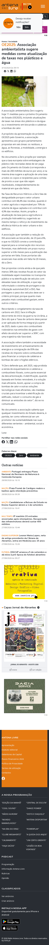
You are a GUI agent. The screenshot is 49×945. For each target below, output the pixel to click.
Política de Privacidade (12, 763)
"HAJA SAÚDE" (8, 845)
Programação (8, 864)
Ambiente (34, 455)
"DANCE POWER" (34, 808)
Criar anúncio (8, 901)
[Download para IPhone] (24, 928)
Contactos (6, 772)
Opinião (5, 878)
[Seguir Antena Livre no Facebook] (3, 779)
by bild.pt (6, 940)
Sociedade (12, 41)
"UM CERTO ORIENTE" (36, 840)
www (14, 669)
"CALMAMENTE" (9, 840)
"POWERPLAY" (32, 829)
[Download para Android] (23, 921)
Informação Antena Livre (13, 869)
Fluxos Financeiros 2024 (13, 759)
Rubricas (6, 873)
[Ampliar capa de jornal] (24, 636)
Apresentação (8, 745)
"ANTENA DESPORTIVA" (36, 819)
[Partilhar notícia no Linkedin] (11, 71)
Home (4, 41)
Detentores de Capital (12, 754)
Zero (21, 455)
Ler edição (37, 669)
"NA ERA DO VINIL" (10, 829)
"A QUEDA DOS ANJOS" (36, 834)
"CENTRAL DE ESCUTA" (36, 802)
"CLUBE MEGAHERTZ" (11, 834)
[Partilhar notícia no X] (8, 71)
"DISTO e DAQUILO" (35, 814)
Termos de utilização (11, 768)
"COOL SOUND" (9, 808)
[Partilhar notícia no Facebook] (5, 71)
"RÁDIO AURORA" (10, 814)
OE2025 (8, 455)
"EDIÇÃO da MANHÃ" (11, 802)
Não (18, 27)
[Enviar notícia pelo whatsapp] (14, 71)
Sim (27, 27)
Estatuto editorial (10, 749)
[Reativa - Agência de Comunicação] (24, 581)
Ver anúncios (8, 896)
